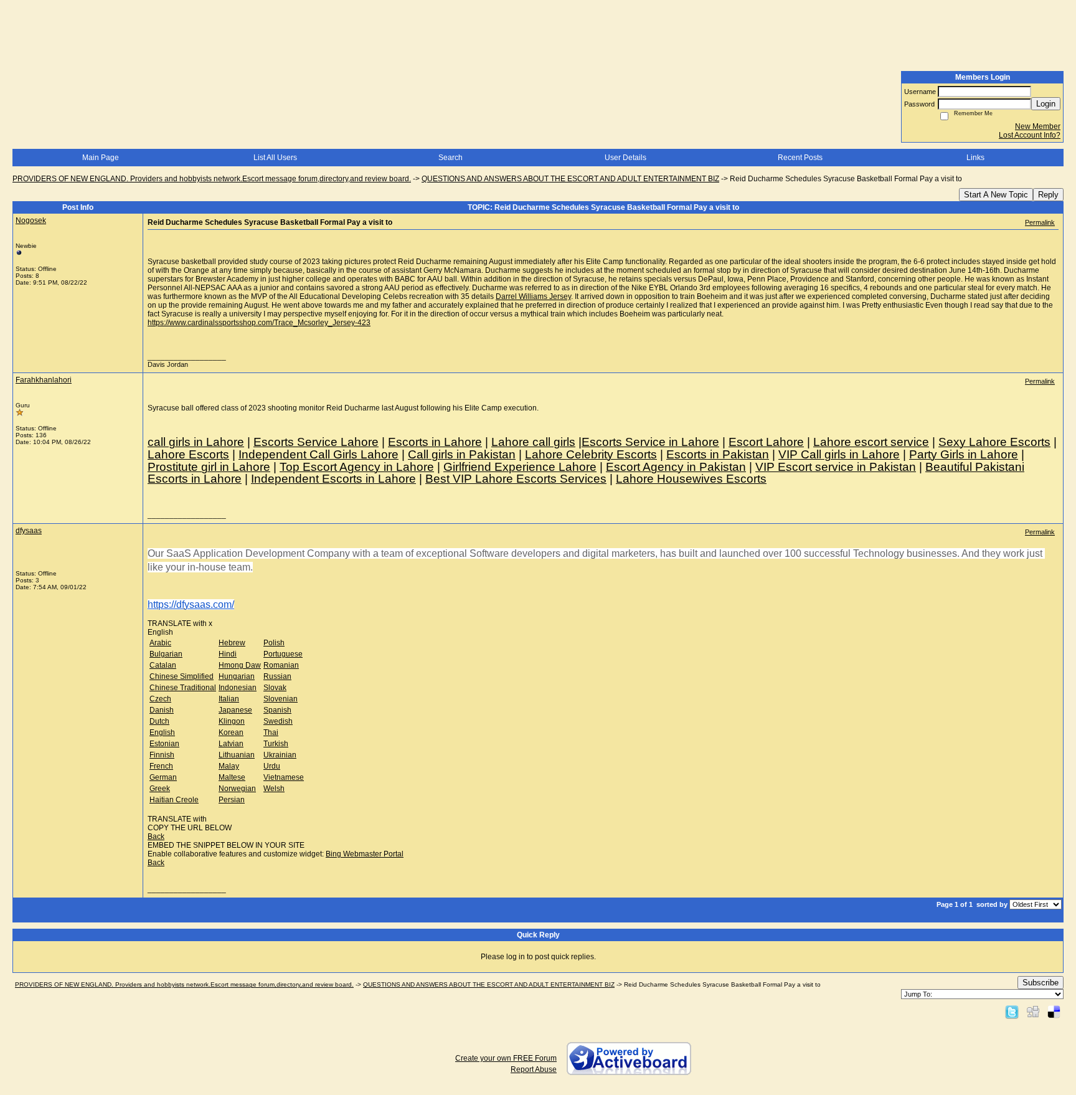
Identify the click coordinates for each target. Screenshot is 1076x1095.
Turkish (275, 743)
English (162, 732)
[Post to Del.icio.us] (1054, 1011)
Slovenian (280, 698)
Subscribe (1040, 982)
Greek (159, 788)
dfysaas (29, 530)
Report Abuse (534, 1069)
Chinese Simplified (181, 676)
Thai (270, 732)
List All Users (275, 157)
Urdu (271, 766)
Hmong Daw (240, 665)
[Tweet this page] (1012, 1011)
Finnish (161, 755)
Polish (274, 642)
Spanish (277, 710)
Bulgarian (165, 654)
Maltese (232, 777)
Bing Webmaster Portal (365, 854)
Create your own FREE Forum (506, 1058)
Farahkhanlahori (44, 380)
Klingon (232, 721)
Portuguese (283, 654)
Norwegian (237, 788)
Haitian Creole (174, 799)
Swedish (278, 721)
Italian (229, 698)
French (161, 766)
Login (1045, 103)
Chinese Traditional (182, 687)
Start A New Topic (996, 194)
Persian (232, 799)
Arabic (160, 642)
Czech (160, 698)
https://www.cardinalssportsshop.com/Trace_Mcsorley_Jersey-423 (259, 322)
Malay (229, 766)
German (163, 777)
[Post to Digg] (1033, 1011)
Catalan (162, 665)
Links (975, 157)
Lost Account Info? (1029, 135)
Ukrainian (279, 755)
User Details (625, 157)
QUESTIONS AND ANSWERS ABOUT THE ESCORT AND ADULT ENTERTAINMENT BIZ (570, 178)
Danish (161, 710)
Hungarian (237, 676)
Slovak (274, 687)
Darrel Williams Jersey (533, 296)
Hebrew (232, 642)
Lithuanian (237, 755)
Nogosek (31, 220)
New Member (1037, 126)
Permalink (1040, 222)
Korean (231, 732)
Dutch (159, 721)
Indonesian (238, 687)
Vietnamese (283, 777)
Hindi (228, 654)
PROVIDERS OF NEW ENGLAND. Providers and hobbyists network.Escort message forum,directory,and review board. (211, 178)
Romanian (281, 665)
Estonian (164, 743)
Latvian (231, 743)
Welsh (274, 788)
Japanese (235, 710)
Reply (1048, 194)
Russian (277, 676)
